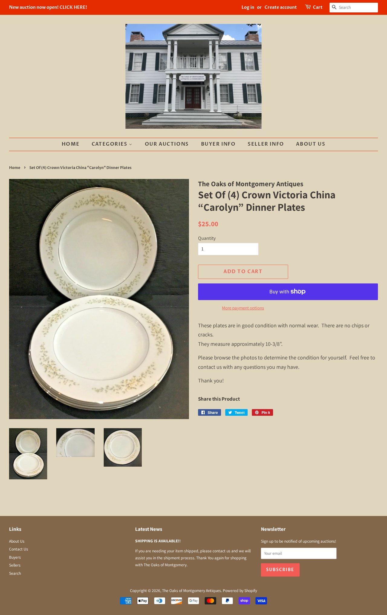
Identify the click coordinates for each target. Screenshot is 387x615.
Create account (281, 7)
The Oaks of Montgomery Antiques (191, 590)
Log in (248, 7)
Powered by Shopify (240, 590)
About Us (310, 144)
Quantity (207, 238)
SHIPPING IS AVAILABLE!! (158, 541)
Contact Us (18, 549)
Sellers (15, 565)
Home (71, 144)
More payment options (243, 308)
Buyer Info (218, 144)
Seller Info (266, 144)
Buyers (15, 557)
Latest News (148, 529)
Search (15, 573)
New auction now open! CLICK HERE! (48, 7)
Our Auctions (167, 144)
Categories (110, 144)
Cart (318, 7)
